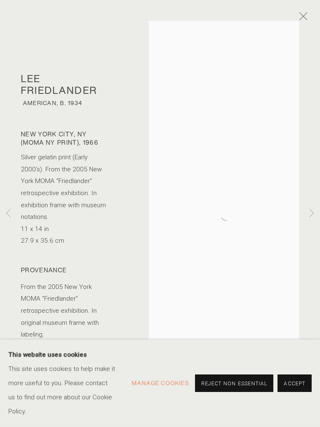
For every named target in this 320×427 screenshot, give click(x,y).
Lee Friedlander (59, 84)
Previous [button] (8, 213)
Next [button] (311, 213)
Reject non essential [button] (234, 384)
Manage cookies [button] (160, 383)
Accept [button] (294, 384)
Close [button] (301, 19)
